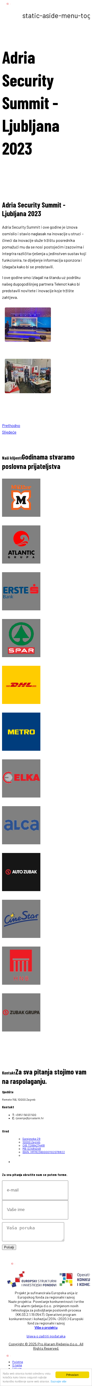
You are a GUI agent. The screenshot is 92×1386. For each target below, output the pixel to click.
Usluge (16, 1368)
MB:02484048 (31, 1148)
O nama (17, 1365)
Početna (17, 1361)
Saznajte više (58, 1381)
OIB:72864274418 (33, 1145)
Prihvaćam (72, 1375)
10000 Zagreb (31, 1142)
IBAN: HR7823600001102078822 (43, 1152)
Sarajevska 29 (31, 1138)
